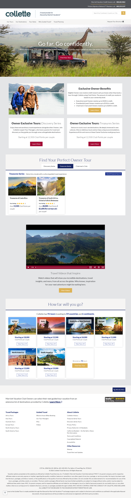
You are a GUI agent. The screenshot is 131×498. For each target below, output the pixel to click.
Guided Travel (41, 412)
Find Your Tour (65, 57)
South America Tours (12, 431)
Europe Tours (10, 425)
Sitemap (69, 449)
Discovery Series (49, 166)
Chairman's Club (81, 166)
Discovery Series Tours (74, 422)
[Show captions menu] (91, 267)
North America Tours (12, 428)
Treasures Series (65, 166)
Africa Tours (10, 415)
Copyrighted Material (74, 439)
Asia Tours (9, 418)
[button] (10, 464)
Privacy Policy (71, 425)
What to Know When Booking (45, 415)
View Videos (65, 290)
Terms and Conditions (74, 436)
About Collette (73, 412)
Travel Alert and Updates (75, 452)
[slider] (62, 267)
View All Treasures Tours (113, 174)
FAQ (37, 422)
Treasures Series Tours (74, 418)
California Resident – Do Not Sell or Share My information (80, 432)
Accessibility (71, 442)
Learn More (95, 110)
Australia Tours (10, 422)
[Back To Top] (5, 493)
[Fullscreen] (103, 267)
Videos (38, 425)
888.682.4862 (119, 389)
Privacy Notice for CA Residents (77, 428)
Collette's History (72, 415)
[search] (123, 13)
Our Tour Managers (42, 418)
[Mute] (95, 267)
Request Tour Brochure (115, 21)
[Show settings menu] (99, 267)
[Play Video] (28, 267)
